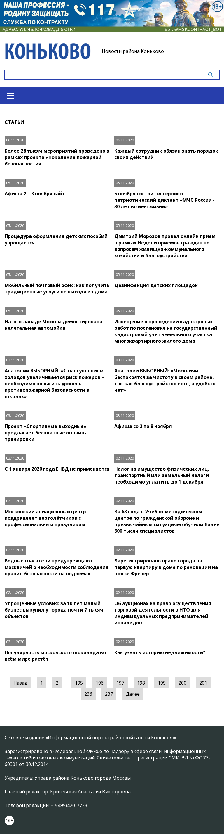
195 (79, 683)
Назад (20, 683)
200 (182, 683)
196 (100, 683)
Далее (133, 694)
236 (88, 694)
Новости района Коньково (133, 51)
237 (109, 694)
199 (162, 683)
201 (203, 683)
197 (120, 683)
